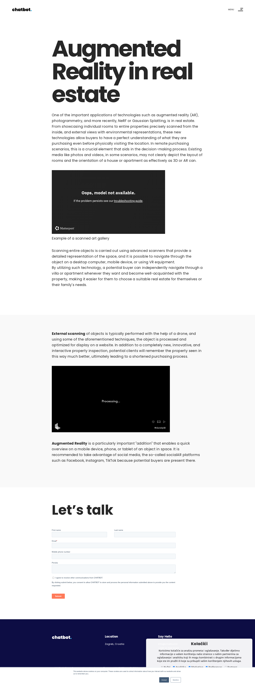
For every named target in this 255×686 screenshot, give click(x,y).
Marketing (197, 667)
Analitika (181, 667)
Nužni (167, 667)
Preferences (215, 667)
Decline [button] (176, 680)
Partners (232, 667)
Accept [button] (164, 680)
